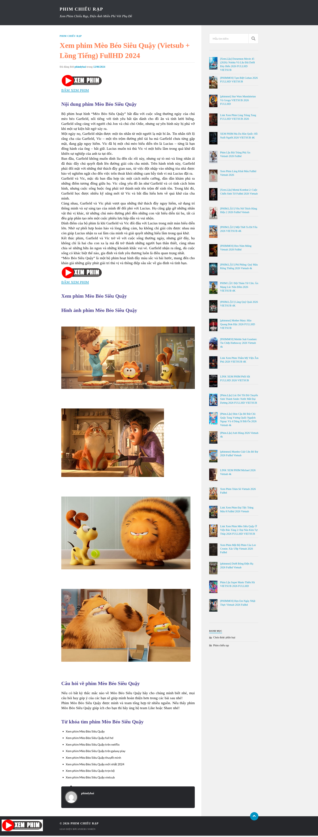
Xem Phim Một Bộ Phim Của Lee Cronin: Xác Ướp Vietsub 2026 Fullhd (238, 549)
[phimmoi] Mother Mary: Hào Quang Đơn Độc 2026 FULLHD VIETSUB (237, 324)
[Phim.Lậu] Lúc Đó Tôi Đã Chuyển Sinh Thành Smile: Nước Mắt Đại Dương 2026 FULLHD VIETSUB (239, 399)
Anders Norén (86, 829)
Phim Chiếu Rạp (81, 9)
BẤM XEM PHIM (75, 90)
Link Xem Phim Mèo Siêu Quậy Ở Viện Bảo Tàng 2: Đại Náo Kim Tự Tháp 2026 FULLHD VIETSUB (239, 530)
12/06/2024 (99, 66)
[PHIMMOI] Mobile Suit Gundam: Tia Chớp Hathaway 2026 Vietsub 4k (238, 343)
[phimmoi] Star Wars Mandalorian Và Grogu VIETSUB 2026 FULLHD (238, 100)
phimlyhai (80, 66)
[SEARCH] (253, 38)
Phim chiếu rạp (71, 36)
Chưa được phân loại (224, 637)
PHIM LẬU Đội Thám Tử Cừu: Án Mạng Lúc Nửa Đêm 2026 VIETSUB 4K (239, 287)
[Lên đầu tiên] (254, 816)
